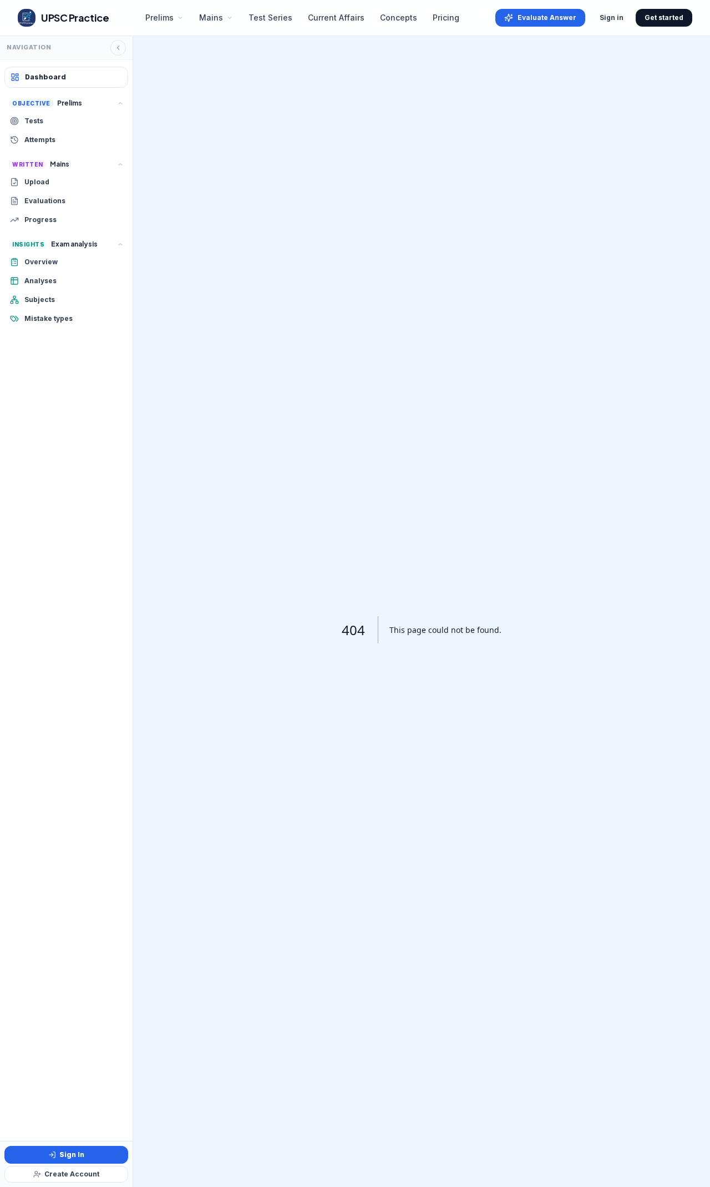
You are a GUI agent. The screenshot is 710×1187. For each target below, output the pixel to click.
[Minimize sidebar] (118, 48)
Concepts (398, 17)
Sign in (611, 17)
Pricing (446, 17)
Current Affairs (336, 17)
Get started (664, 17)
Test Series (270, 17)
